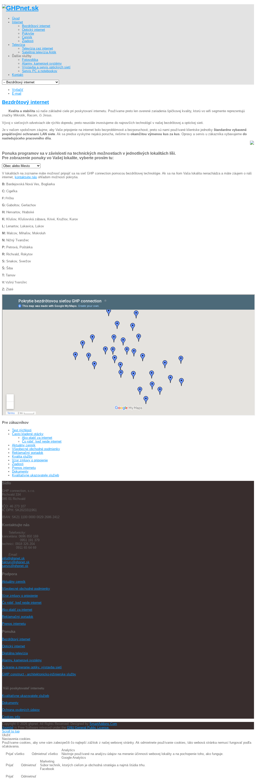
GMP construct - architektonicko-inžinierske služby (39, 674)
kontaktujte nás (26, 177)
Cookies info (11, 717)
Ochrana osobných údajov (21, 710)
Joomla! (8, 727)
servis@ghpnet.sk (15, 566)
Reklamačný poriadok (27, 453)
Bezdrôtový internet (25, 102)
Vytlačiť (17, 90)
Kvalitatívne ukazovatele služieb (35, 475)
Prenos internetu (24, 468)
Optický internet (13, 646)
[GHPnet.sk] (20, 8)
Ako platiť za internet (37, 438)
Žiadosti (18, 464)
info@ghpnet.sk (13, 558)
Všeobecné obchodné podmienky (36, 449)
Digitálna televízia (15, 653)
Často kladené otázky (28, 434)
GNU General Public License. (88, 727)
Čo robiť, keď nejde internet (42, 441)
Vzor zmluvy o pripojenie (30, 460)
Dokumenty (20, 471)
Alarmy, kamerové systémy (22, 660)
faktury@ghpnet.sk (16, 562)
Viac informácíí (239, 754)
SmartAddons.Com (103, 724)
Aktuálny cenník (24, 445)
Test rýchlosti (22, 430)
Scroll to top (11, 731)
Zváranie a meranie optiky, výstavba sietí (32, 667)
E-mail (16, 93)
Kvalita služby (22, 456)
